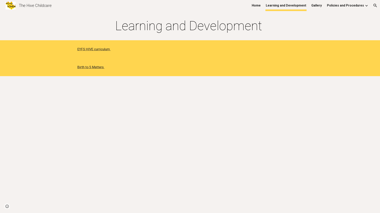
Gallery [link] (316, 5)
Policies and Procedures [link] (345, 5)
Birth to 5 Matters (90, 67)
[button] (375, 5)
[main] (190, 26)
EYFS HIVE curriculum (94, 49)
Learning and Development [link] (286, 5)
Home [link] (256, 5)
